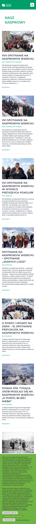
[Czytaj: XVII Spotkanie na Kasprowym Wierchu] (18, 41)
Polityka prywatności (22, 520)
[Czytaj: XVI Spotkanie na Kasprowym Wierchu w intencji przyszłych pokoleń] (18, 168)
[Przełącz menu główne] (32, 5)
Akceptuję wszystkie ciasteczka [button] (13, 516)
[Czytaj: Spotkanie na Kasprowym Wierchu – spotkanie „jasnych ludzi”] (18, 238)
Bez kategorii (17, 62)
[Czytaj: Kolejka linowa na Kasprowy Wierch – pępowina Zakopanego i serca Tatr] (18, 442)
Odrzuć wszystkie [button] (9, 520)
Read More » (6, 87)
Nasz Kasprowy (7, 62)
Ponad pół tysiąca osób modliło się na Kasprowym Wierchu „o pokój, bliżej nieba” (18, 395)
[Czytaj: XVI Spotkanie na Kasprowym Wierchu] (18, 106)
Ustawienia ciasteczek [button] (10, 513)
